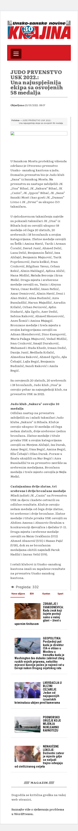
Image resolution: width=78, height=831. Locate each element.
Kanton (46, 594)
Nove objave (18, 594)
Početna (15, 120)
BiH (32, 594)
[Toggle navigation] (16, 54)
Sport (60, 594)
